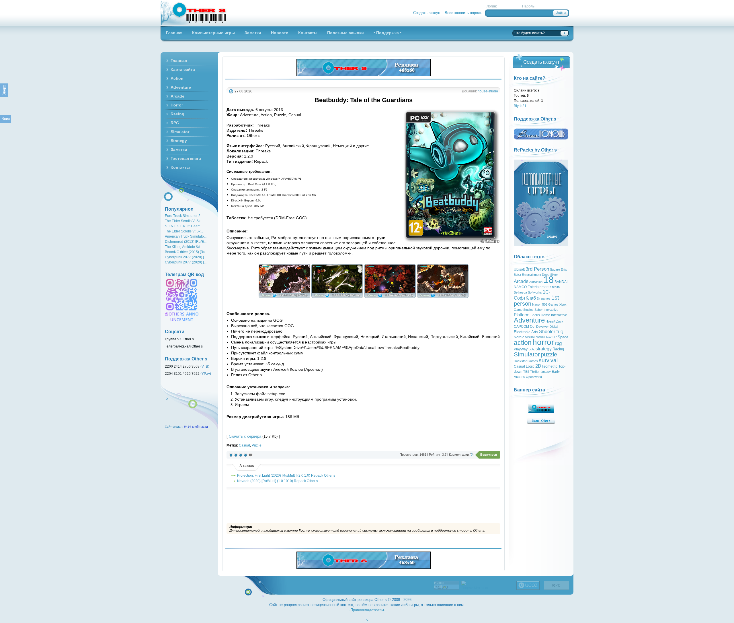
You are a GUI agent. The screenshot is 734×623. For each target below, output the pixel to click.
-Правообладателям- (367, 610)
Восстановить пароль (463, 13)
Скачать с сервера (245, 436)
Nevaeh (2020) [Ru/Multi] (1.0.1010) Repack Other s (277, 481)
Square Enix (558, 269)
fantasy (545, 371)
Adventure (529, 320)
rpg (558, 343)
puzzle (549, 354)
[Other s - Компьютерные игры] (194, 13)
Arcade (521, 281)
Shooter (547, 331)
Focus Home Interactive (548, 315)
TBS (526, 371)
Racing (558, 349)
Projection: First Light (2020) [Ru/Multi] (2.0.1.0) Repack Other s (286, 475)
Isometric (550, 366)
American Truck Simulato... (185, 236)
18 (548, 279)
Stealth (555, 287)
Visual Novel (535, 337)
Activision (535, 282)
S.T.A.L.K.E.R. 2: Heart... (183, 226)
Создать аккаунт (427, 13)
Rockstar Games (526, 361)
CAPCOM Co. (524, 327)
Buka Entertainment (527, 274)
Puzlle (256, 445)
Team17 (551, 337)
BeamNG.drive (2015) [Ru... (186, 252)
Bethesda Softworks (528, 292)
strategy (544, 348)
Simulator (527, 354)
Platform (522, 315)
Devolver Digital (547, 326)
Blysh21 (520, 106)
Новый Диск (554, 321)
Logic (530, 366)
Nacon (536, 304)
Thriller (535, 371)
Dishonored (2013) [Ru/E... (185, 241)
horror (543, 342)
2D (538, 366)
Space (563, 337)
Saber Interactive (546, 309)
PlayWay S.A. (524, 349)
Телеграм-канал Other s (184, 346)
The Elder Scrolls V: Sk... (184, 221)
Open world (534, 377)
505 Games (550, 304)
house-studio (488, 91)
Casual (244, 445)
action (523, 342)
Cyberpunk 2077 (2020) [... (185, 257)
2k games (543, 298)
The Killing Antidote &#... (184, 247)
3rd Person (537, 269)
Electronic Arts (526, 332)
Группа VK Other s (179, 339)
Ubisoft (519, 269)
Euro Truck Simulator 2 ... (184, 216)
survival (548, 360)
